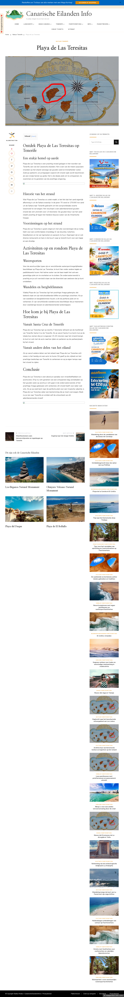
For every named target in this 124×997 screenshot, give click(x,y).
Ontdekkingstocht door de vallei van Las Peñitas (104, 464)
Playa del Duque (13, 526)
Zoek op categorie (89, 994)
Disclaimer (102, 994)
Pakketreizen (102, 24)
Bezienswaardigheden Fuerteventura (104, 489)
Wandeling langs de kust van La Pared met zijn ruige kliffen (104, 893)
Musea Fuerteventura (104, 690)
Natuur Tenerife (62, 41)
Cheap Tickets (57, 29)
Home (17, 24)
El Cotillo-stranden (104, 636)
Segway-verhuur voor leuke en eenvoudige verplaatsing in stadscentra (104, 664)
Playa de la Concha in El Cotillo (104, 491)
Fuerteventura (75, 24)
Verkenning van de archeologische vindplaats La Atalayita (104, 865)
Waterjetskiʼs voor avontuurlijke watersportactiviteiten (104, 981)
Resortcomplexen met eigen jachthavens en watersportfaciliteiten (104, 607)
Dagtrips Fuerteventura (104, 432)
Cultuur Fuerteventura (104, 574)
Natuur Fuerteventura (104, 717)
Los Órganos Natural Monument (22, 487)
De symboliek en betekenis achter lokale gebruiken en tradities (104, 578)
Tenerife (59, 24)
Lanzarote (28, 24)
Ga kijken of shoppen (87, 3)
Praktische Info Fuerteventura (104, 544)
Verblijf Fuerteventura (104, 603)
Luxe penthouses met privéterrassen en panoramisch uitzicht (104, 778)
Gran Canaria (44, 24)
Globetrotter (11, 140)
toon (33, 136)
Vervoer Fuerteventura (104, 660)
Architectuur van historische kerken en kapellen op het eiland (104, 749)
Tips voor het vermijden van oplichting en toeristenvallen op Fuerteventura (104, 548)
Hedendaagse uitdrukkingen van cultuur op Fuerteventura (104, 922)
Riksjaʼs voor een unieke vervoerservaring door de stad (104, 808)
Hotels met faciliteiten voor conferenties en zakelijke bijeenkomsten (104, 951)
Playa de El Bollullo (56, 526)
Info (89, 24)
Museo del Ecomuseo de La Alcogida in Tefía (104, 836)
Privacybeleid (46, 994)
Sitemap (71, 29)
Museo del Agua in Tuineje (104, 693)
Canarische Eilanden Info (59, 14)
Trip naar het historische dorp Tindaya (104, 519)
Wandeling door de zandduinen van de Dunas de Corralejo (104, 436)
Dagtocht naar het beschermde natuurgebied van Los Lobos (104, 720)
